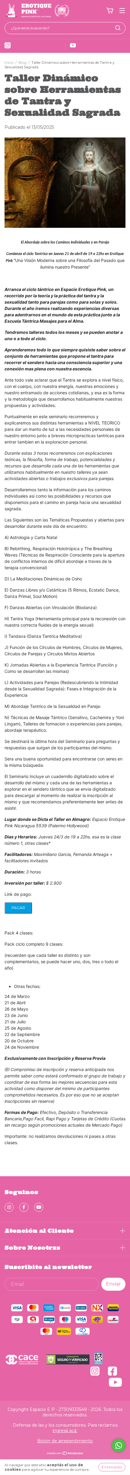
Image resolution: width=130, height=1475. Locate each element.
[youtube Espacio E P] (38, 1207)
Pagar (18, 907)
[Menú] (122, 11)
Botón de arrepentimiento (65, 1441)
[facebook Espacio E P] (23, 1207)
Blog (22, 62)
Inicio (9, 62)
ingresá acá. (65, 1430)
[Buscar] (118, 28)
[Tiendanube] (65, 1453)
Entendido (112, 1467)
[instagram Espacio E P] (9, 1207)
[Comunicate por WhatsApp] (118, 1445)
